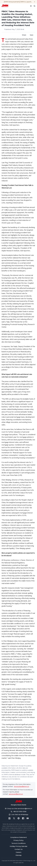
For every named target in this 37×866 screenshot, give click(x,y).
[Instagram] (9, 818)
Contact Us (18, 849)
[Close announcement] (35, 2)
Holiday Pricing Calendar (18, 846)
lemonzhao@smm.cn (21, 786)
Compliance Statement (18, 837)
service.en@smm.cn (16, 794)
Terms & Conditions (18, 843)
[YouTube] (27, 818)
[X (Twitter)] (14, 818)
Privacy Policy (18, 840)
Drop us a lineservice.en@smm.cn (19, 808)
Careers (18, 852)
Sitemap (19, 855)
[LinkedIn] (18, 818)
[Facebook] (23, 818)
